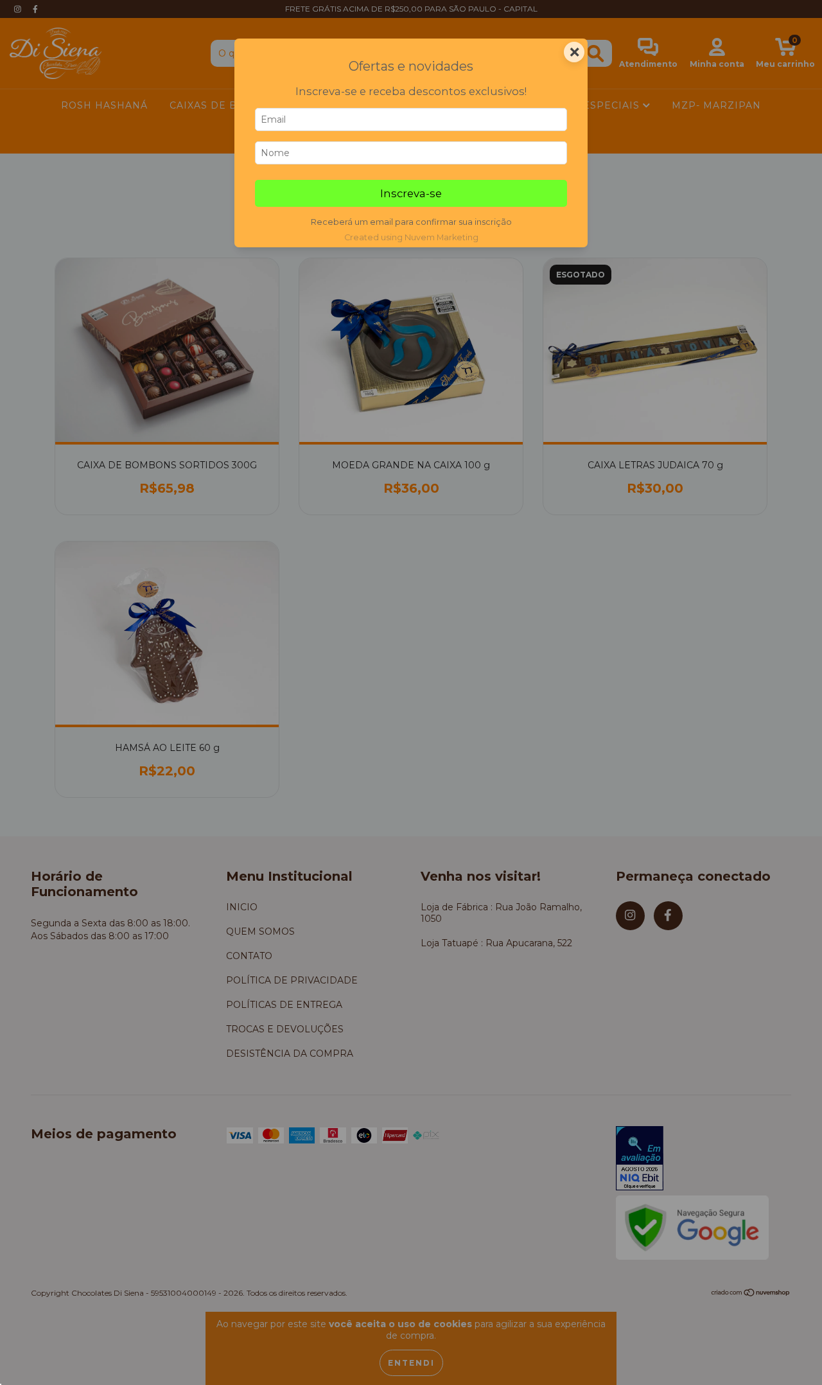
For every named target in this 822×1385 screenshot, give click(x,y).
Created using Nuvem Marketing (411, 237)
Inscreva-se (411, 193)
